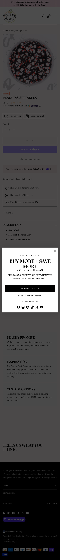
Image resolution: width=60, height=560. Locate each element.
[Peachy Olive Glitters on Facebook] (18, 307)
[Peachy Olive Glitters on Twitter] (37, 307)
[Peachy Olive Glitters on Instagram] (23, 307)
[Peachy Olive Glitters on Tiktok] (32, 307)
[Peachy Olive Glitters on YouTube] (41, 307)
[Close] (55, 251)
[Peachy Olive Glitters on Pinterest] (27, 307)
